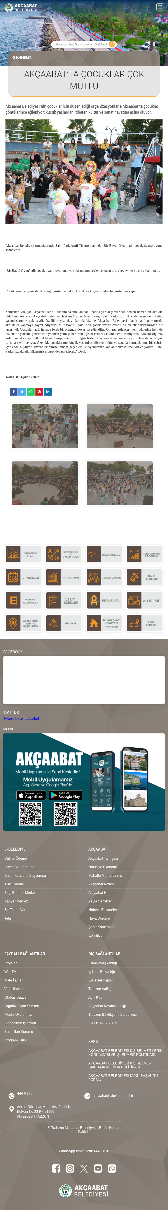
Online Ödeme (15, 858)
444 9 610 (25, 1093)
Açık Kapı (95, 997)
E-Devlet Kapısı (100, 980)
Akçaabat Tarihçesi (103, 858)
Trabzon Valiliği (100, 989)
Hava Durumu (99, 918)
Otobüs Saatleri (16, 997)
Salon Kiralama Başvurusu (25, 875)
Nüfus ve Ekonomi (102, 867)
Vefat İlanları (14, 989)
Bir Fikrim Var (14, 910)
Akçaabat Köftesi (101, 884)
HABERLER (24, 57)
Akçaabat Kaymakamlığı (107, 1006)
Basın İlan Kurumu (18, 1032)
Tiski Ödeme (14, 884)
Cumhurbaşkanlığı (102, 963)
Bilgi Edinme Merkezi (20, 893)
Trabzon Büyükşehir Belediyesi (112, 1014)
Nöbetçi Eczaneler (102, 910)
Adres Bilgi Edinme (19, 867)
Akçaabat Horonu (102, 893)
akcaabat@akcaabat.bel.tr (113, 1095)
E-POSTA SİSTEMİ (103, 1023)
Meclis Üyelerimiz (18, 1014)
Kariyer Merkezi (16, 901)
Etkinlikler (96, 935)
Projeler (10, 963)
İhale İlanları (13, 980)
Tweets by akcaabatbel (21, 718)
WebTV (10, 972)
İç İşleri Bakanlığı (101, 972)
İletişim (9, 918)
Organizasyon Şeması (21, 1006)
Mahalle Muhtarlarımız (105, 875)
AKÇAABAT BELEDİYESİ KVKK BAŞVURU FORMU (123, 1078)
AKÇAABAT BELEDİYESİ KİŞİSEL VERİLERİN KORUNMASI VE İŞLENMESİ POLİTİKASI (125, 1053)
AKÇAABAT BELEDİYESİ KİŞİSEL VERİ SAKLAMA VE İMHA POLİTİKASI (120, 1065)
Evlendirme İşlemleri (20, 1023)
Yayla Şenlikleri (100, 901)
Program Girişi (15, 1040)
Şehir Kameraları (101, 927)
